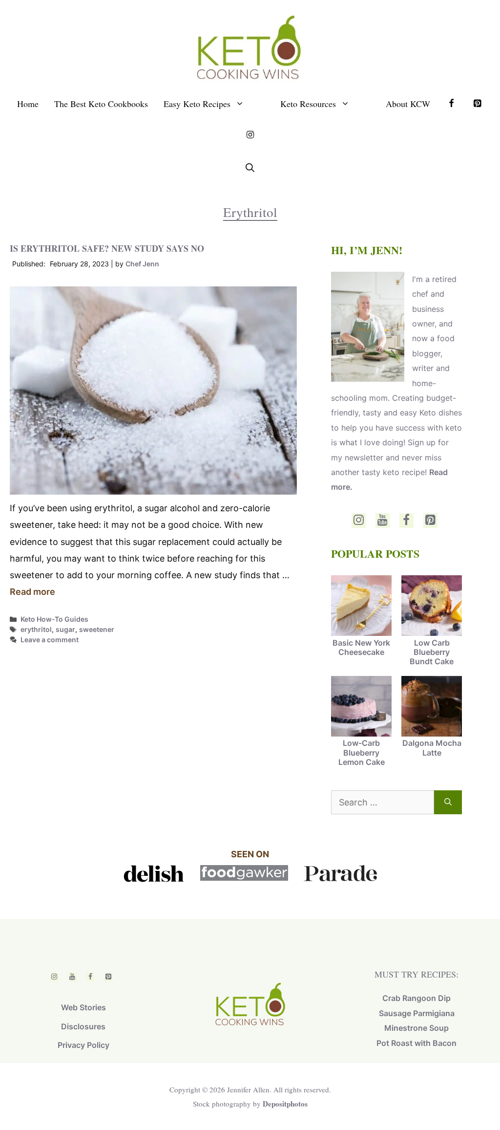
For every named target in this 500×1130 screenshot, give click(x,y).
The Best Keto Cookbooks (101, 103)
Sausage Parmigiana (417, 1013)
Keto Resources (308, 103)
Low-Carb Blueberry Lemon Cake (361, 752)
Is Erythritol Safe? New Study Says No (107, 248)
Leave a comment (50, 639)
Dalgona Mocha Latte (431, 747)
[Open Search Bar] (250, 168)
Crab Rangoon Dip (416, 998)
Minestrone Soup (416, 1028)
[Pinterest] (430, 520)
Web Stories (83, 1007)
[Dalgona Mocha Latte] (431, 707)
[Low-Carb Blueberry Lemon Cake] (361, 707)
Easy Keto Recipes (197, 103)
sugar (65, 629)
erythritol (36, 629)
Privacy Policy (83, 1045)
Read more (32, 592)
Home (28, 103)
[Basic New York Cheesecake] (361, 606)
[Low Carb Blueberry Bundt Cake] (431, 606)
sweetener (96, 629)
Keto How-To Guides (54, 619)
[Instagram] (359, 520)
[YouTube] (382, 520)
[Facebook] (406, 520)
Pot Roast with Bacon (416, 1043)
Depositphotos (285, 1103)
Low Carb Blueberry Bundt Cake (432, 652)
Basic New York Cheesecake (361, 647)
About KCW (408, 103)
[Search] (448, 802)
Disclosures (83, 1026)
